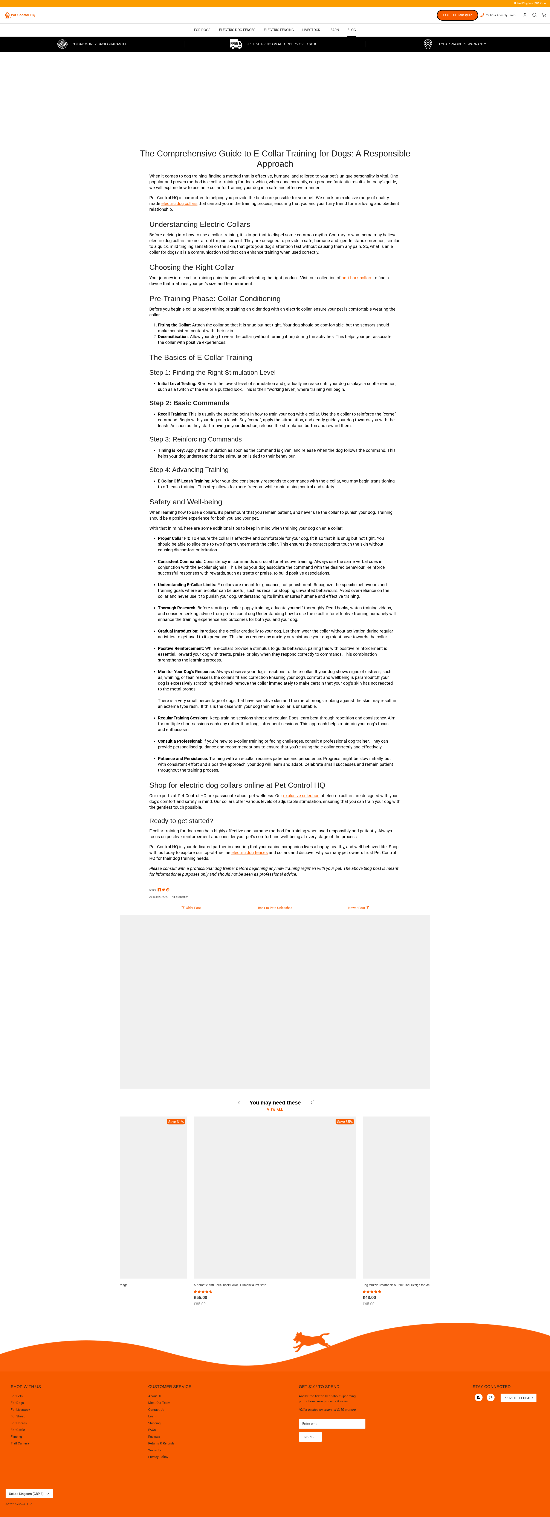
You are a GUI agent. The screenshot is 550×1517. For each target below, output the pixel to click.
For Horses (19, 1423)
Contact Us (156, 1410)
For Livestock (20, 1410)
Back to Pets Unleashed (275, 908)
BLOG (351, 30)
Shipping (154, 1423)
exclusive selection (301, 795)
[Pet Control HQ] (19, 15)
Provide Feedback (518, 1398)
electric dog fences (249, 852)
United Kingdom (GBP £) (530, 3)
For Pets (17, 1396)
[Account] (524, 15)
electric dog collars (179, 203)
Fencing (16, 1437)
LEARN (333, 30)
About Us (155, 1396)
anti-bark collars (357, 277)
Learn (152, 1416)
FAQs (152, 1430)
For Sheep (18, 1416)
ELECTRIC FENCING (279, 30)
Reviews (154, 1437)
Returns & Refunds (161, 1443)
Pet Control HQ (23, 1504)
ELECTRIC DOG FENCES (237, 30)
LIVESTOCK (311, 30)
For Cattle (18, 1430)
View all (275, 1110)
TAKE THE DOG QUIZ (457, 15)
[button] (203, 1291)
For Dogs (17, 1403)
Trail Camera (20, 1443)
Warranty (154, 1450)
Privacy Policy (158, 1457)
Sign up (310, 1436)
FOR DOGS (202, 30)
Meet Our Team (159, 1403)
